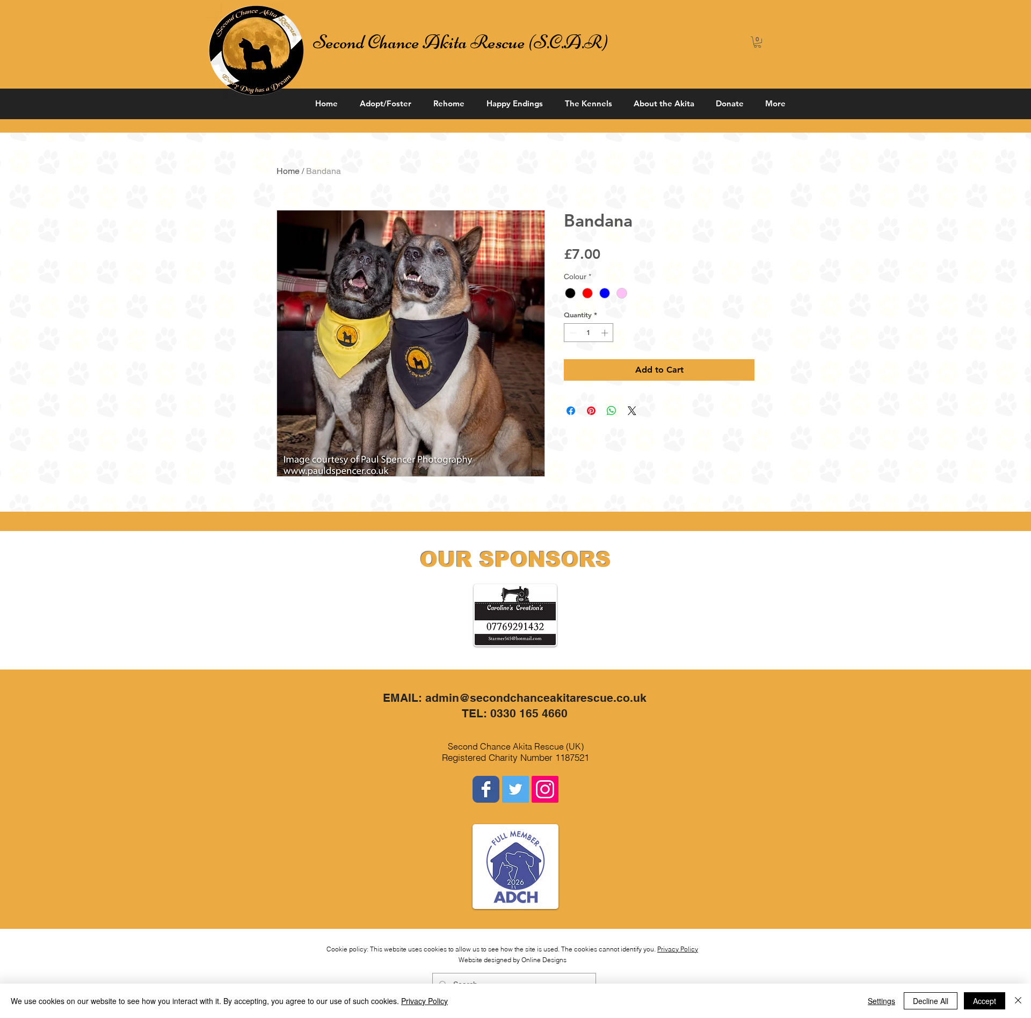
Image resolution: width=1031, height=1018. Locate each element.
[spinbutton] (588, 333)
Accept (984, 1000)
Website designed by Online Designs (513, 960)
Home (288, 171)
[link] (757, 42)
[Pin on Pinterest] (591, 410)
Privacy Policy (677, 949)
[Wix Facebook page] (486, 789)
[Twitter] (515, 789)
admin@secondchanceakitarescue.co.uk (536, 697)
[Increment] (605, 333)
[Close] (1018, 1000)
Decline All (930, 1000)
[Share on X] (632, 410)
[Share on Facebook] (570, 410)
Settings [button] (881, 1000)
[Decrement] (571, 333)
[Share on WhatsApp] (611, 410)
